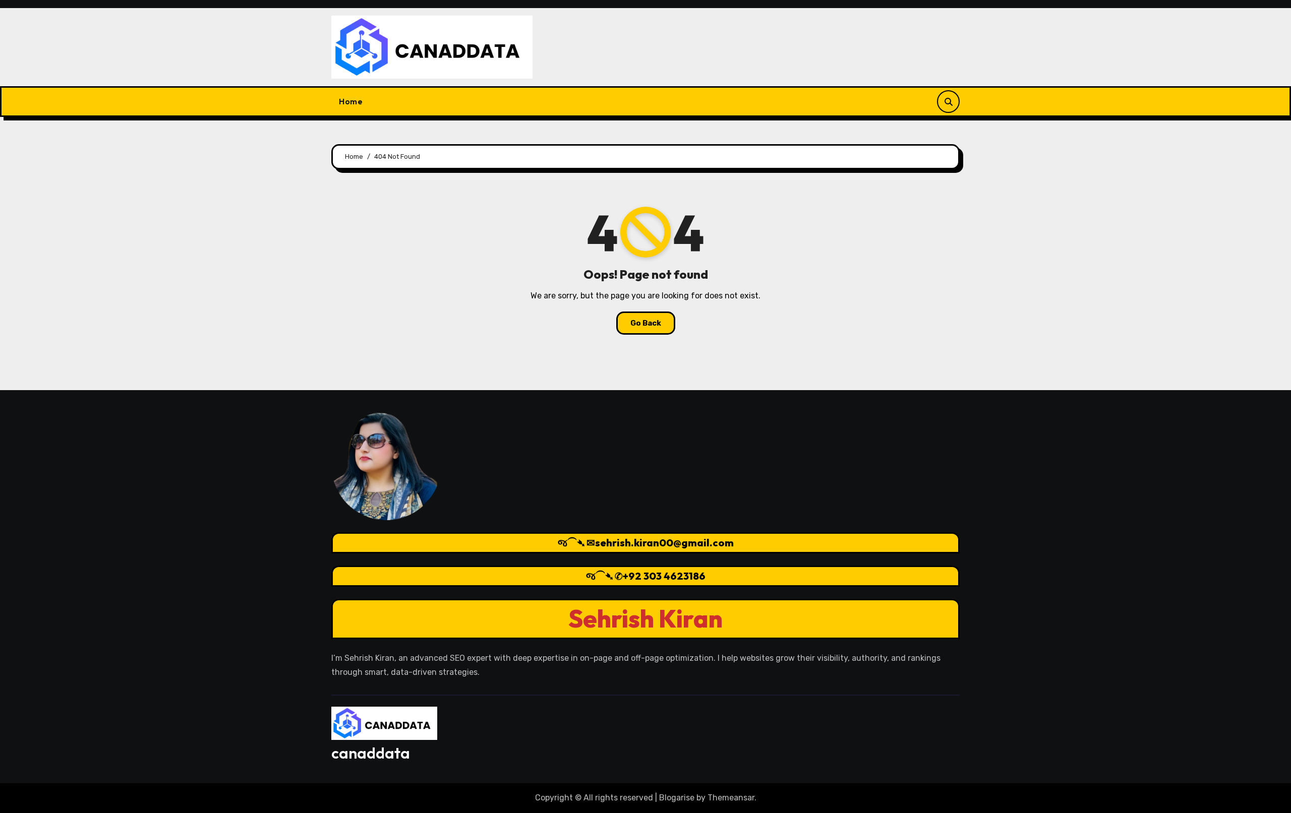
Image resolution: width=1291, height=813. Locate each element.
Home (351, 101)
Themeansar (731, 797)
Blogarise (676, 797)
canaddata (370, 753)
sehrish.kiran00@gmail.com (664, 542)
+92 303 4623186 (664, 576)
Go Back (645, 323)
